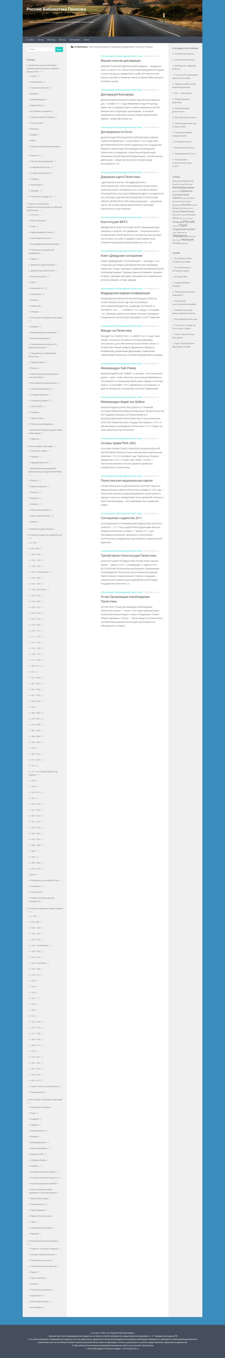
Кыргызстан (188, 208)
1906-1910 (35, 754)
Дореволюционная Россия (42, 271)
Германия (186, 191)
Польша (177, 221)
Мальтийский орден (39, 1198)
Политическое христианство (43, 1266)
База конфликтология (40, 238)
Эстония (177, 243)
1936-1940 (35, 816)
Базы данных (37, 82)
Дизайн (34, 93)
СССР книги (36, 892)
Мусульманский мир (40, 510)
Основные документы (184, 54)
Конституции (36, 123)
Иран (193, 198)
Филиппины (191, 236)
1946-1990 (35, 1074)
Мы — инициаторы (183, 93)
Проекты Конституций (41, 1216)
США (33, 1222)
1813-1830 (35, 678)
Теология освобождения (41, 424)
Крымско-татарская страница (44, 1249)
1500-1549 (35, 595)
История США (181, 277)
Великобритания (38, 1142)
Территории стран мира (41, 1228)
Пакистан (181, 218)
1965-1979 (35, 839)
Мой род (51, 39)
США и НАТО (36, 406)
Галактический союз (40, 88)
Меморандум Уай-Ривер (118, 368)
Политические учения (40, 1260)
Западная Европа (38, 1160)
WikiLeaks (35, 215)
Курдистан (35, 306)
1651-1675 (35, 619)
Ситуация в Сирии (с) (40, 400)
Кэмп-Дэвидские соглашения (121, 256)
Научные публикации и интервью (45, 146)
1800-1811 (35, 666)
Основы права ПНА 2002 (118, 443)
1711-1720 (35, 636)
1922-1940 (35, 1063)
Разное (34, 368)
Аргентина (177, 181)
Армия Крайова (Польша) (42, 232)
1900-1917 (35, 1045)
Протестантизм (38, 1278)
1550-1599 (35, 601)
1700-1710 (35, 631)
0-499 (33, 543)
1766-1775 (35, 654)
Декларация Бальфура (117, 94)
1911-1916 (35, 760)
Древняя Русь (37, 105)
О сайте (30, 39)
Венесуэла (176, 191)
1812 (33, 672)
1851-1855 (35, 695)
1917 (33, 766)
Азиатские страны (39, 451)
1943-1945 (35, 827)
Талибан (34, 412)
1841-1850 (35, 689)
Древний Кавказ (38, 99)
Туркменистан (182, 233)
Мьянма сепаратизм (40, 338)
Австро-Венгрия (38, 220)
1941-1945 (35, 1069)
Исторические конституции (43, 1172)
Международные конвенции (43, 332)
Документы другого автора (42, 265)
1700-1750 (35, 1028)
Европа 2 (35, 492)
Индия (184, 198)
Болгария (182, 184)
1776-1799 (35, 660)
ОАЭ (175, 218)
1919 (33, 786)
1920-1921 (35, 792)
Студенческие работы (41, 173)
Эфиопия (35, 439)
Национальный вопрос (185, 60)
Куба (181, 208)
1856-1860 (35, 701)
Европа (34, 480)
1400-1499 (35, 584)
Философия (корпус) (40, 1301)
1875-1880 (35, 724)
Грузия (34, 259)
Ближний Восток (38, 1131)
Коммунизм (36, 294)
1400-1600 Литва (38, 589)
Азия (33, 226)
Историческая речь (183, 141)
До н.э (33, 874)
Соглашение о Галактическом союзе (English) (182, 162)
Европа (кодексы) (38, 486)
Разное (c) (35, 155)
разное (34, 522)
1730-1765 (35, 648)
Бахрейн (175, 184)
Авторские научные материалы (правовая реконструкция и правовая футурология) (43, 68)
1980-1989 (35, 845)
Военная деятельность (185, 147)
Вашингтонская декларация (121, 60)
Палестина (189, 218)
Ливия (183, 211)
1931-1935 (35, 810)
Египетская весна (38, 276)
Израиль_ (35, 1166)
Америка (35, 457)
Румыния (175, 226)
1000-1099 (35, 554)
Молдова (191, 215)
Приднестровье (38, 362)
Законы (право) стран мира (40, 446)
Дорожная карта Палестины (120, 177)
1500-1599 (35, 969)
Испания (176, 201)
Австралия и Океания (40, 1107)
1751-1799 (35, 1033)
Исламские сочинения (41, 111)
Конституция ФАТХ (114, 222)
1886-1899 (35, 736)
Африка (34, 1125)
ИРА (33, 282)
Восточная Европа (39, 1148)
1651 (33, 998)
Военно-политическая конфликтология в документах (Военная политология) (44, 207)
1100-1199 (35, 560)
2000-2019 (35, 869)
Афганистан (188, 181)
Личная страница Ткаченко (43, 1254)
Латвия (176, 211)
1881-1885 (35, 730)
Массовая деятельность (186, 117)
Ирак (188, 198)
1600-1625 (35, 607)
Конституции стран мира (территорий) (45, 1099)
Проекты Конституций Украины (45, 1086)
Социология (36, 1295)
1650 (33, 992)
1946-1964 (35, 833)
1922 (33, 798)
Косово (34, 300)
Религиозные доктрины (41, 1290)
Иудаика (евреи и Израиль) (43, 117)
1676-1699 (35, 625)
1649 (33, 986)
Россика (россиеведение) (42, 161)
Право (33, 1272)
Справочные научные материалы (44, 1241)
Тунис (174, 233)
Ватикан (34, 1136)
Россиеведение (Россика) (186, 319)
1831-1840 (35, 683)
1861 (33, 707)
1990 (33, 851)
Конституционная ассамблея (44, 1183)
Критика (34, 129)
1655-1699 (35, 1022)
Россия (189, 222)
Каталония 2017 (38, 288)
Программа (74, 39)
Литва (191, 211)
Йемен (188, 201)
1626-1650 (35, 613)
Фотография (36, 1307)
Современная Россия (40, 167)
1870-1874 (35, 719)
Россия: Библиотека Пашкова (56, 9)
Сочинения (36, 886)
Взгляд (62, 39)
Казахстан (177, 205)
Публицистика (37, 1092)
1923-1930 (35, 804)
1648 (33, 981)
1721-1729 (35, 642)
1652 (33, 1004)
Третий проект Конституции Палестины (128, 555)
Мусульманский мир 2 (41, 516)
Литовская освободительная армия (46, 317)
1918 (33, 780)
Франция (35, 1234)
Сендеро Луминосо (39, 395)
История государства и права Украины (46, 908)
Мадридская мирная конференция (125, 293)
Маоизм (34, 326)
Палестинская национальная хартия (127, 480)
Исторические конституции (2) (44, 1178)
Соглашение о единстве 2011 (121, 518)
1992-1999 (35, 863)
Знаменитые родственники (41, 529)
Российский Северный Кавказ (44, 383)
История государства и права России (45, 535)
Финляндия (176, 240)
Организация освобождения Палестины (121, 56)
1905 (33, 748)
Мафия (34, 135)
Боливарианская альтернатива (44, 244)
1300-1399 (35, 578)
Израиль (35, 504)
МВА (33, 140)
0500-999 (35, 548)
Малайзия (176, 215)
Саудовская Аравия (183, 229)
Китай (186, 204)
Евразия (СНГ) (37, 1154)
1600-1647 (35, 975)
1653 (33, 1010)
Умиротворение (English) (185, 153)
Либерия (35, 312)
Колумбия (193, 205)
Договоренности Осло (116, 132)
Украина (34, 179)
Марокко (184, 215)
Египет (185, 194)
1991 (33, 857)
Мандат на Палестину (116, 330)
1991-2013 (35, 1080)
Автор (40, 39)
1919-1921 (35, 1057)
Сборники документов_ (41, 389)
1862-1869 (35, 713)
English (34, 76)
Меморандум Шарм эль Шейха (123, 402)
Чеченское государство (41, 196)
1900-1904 (35, 742)
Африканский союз (39, 462)
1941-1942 (35, 822)
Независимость (38, 1204)
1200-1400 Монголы (40, 572)
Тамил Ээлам (37, 418)
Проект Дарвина (38, 1210)
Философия (36, 185)
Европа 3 (35, 498)
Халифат (35, 191)
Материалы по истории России (44, 880)
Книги (86, 39)
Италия (183, 201)
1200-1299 (35, 566)
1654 (33, 1016)
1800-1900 (35, 1039)
